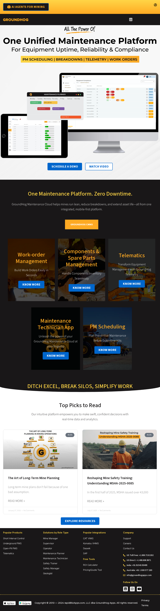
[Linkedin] (125, 589)
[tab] (81, 224)
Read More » (16, 501)
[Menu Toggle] (130, 19)
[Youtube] (139, 589)
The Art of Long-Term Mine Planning (34, 478)
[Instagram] (132, 589)
